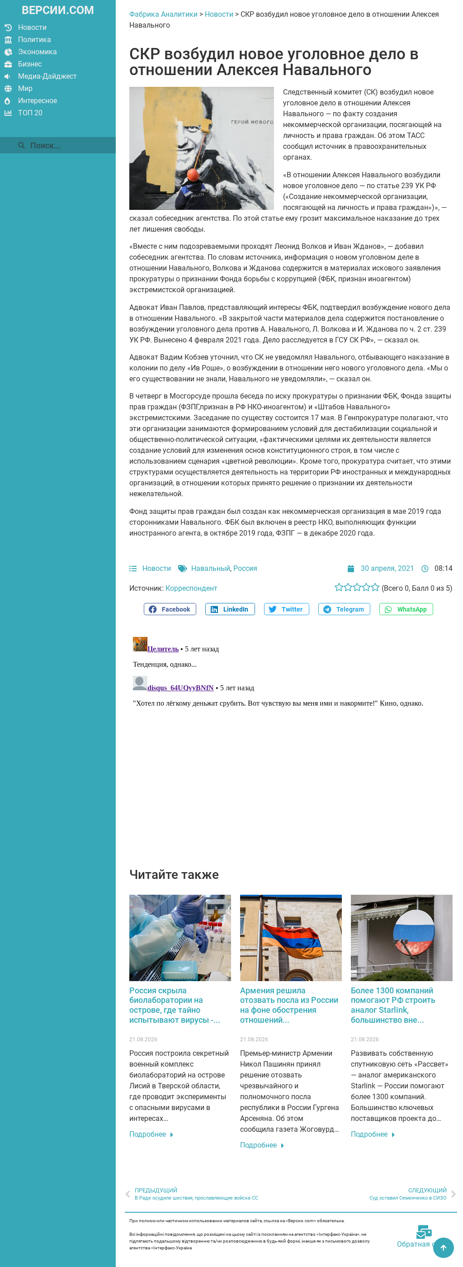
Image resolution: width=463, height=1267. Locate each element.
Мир (25, 88)
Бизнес (30, 64)
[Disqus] (291, 746)
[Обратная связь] (424, 1232)
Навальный (210, 568)
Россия (245, 568)
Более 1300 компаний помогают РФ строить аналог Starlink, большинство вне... (393, 1005)
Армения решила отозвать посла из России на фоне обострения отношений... (289, 1005)
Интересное (37, 100)
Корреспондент (191, 588)
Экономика (37, 51)
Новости (32, 27)
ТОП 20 (30, 113)
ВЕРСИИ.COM (58, 10)
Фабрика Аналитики (163, 14)
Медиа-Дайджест (47, 76)
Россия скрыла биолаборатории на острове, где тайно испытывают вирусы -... (174, 1005)
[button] (170, 609)
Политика (34, 39)
